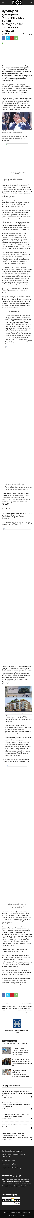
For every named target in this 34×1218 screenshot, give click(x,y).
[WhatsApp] (16, 38)
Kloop (3, 1108)
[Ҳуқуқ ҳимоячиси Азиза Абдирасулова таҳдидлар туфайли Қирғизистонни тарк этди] (6, 1061)
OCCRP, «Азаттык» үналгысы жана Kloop (15, 33)
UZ (29, 1212)
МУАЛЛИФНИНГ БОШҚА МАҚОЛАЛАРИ (15, 1043)
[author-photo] (17, 1027)
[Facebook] (3, 38)
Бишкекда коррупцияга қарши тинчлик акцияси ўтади (9, 1008)
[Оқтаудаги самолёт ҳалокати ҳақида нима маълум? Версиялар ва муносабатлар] (6, 1050)
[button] (3, 2)
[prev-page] (3, 1081)
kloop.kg (4, 1097)
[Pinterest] (12, 38)
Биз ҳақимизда (22, 1212)
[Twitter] (8, 38)
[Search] (31, 2)
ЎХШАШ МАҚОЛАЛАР (9, 1041)
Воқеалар (14, 1212)
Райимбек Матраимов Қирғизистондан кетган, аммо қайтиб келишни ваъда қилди (24, 1009)
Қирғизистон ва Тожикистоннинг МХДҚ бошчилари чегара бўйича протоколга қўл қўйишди (17, 1093)
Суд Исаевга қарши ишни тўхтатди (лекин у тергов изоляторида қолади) (16, 1115)
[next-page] (6, 1081)
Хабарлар (7, 1212)
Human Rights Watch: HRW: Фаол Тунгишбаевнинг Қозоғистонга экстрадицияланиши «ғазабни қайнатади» (17, 1135)
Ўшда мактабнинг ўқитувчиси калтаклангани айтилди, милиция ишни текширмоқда (16, 1104)
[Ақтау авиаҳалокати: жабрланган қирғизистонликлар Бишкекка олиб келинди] (6, 1072)
